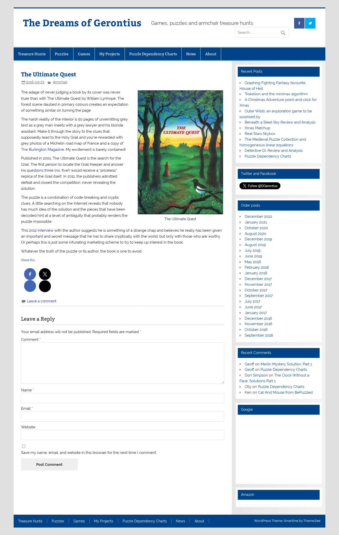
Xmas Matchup (257, 128)
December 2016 (258, 318)
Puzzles (61, 54)
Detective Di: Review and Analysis (274, 150)
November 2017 (258, 284)
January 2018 (256, 273)
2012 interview (41, 230)
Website (28, 427)
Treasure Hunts (32, 54)
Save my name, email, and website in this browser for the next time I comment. (89, 453)
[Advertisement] (278, 449)
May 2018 (253, 262)
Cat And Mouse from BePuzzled (285, 392)
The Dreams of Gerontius (82, 22)
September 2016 (259, 335)
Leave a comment (41, 301)
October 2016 (256, 329)
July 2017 (252, 301)
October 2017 (256, 290)
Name (27, 390)
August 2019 (255, 245)
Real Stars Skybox (260, 133)
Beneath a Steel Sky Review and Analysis (280, 122)
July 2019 (253, 250)
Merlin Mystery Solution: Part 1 (286, 364)
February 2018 (257, 267)
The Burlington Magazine (42, 149)
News (191, 54)
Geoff (249, 364)
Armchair (60, 82)
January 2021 (256, 222)
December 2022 (258, 216)
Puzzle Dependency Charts (153, 54)
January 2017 (256, 313)
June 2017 (253, 307)
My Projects (109, 54)
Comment (31, 340)
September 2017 (259, 295)
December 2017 (258, 279)
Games (84, 54)
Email (27, 408)
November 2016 (258, 324)
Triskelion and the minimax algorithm (276, 94)
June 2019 (253, 256)
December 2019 (258, 239)
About (210, 54)
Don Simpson (256, 375)
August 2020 (255, 233)
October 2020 (256, 228)
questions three (40, 170)
